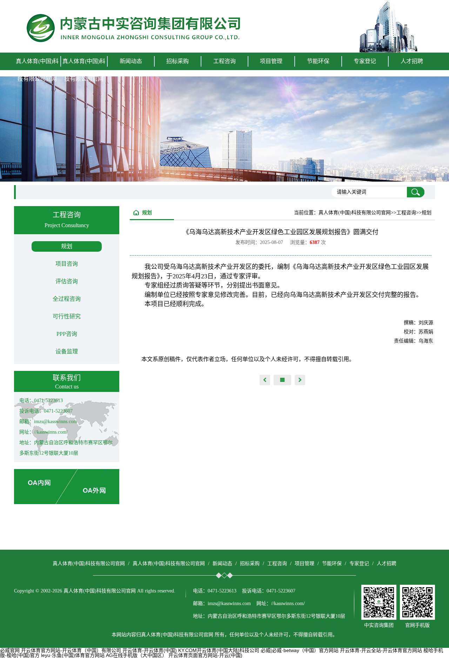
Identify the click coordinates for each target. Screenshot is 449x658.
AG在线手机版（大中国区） (136, 655)
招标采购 (250, 563)
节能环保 (332, 563)
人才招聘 (412, 61)
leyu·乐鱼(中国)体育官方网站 (73, 655)
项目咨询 (66, 264)
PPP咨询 (66, 334)
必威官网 (10, 650)
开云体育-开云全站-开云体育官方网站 (381, 650)
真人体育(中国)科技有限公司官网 (37, 70)
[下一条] (300, 380)
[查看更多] (282, 380)
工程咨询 (277, 563)
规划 (66, 246)
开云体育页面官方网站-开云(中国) (205, 655)
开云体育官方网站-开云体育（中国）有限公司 (71, 650)
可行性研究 (67, 316)
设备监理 (66, 351)
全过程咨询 (67, 299)
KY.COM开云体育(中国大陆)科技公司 (218, 650)
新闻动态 (222, 563)
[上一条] (265, 380)
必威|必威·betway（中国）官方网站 (300, 650)
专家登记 (365, 61)
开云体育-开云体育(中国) (149, 650)
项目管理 (304, 563)
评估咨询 (66, 281)
